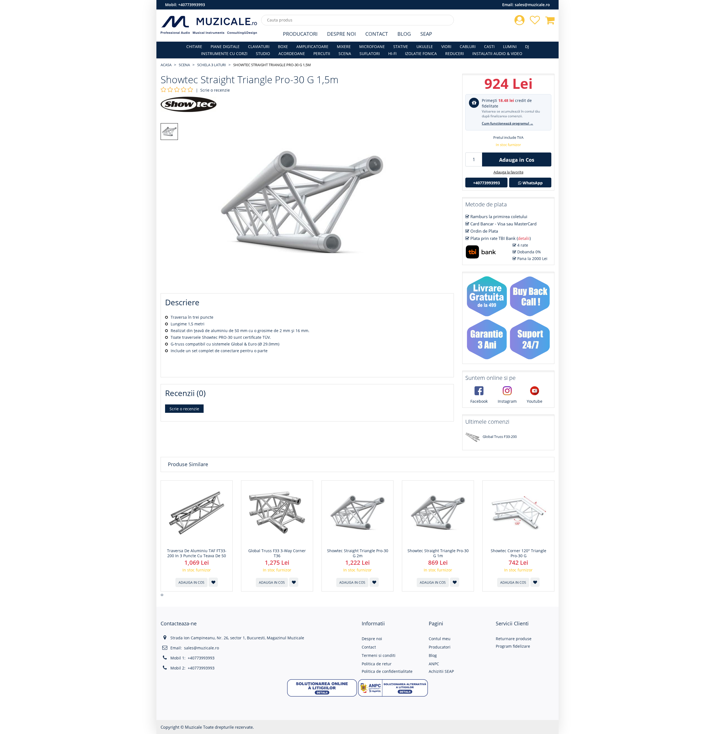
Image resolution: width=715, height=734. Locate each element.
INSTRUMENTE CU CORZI (224, 53)
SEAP (426, 33)
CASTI (489, 46)
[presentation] (161, 595)
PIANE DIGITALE (225, 46)
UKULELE (424, 46)
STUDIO (263, 53)
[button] (322, 687)
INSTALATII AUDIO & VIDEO (497, 53)
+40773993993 (191, 4)
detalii (524, 238)
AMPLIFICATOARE (312, 46)
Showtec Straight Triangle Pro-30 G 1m (438, 553)
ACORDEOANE (291, 53)
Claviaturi (259, 46)
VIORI (446, 46)
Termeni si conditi (378, 655)
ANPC (434, 663)
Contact (376, 33)
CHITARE (194, 46)
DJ (527, 46)
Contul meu (440, 638)
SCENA (345, 53)
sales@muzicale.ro (532, 4)
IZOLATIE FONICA (421, 53)
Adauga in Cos (516, 159)
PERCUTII (321, 53)
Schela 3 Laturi (211, 64)
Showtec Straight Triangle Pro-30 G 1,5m (272, 64)
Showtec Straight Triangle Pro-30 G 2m (357, 553)
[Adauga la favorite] (213, 582)
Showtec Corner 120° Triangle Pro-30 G (518, 553)
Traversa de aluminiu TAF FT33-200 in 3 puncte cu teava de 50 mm (197, 555)
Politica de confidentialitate (387, 671)
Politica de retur (377, 663)
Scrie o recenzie (215, 90)
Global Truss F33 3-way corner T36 (277, 553)
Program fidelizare (513, 646)
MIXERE (344, 46)
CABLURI (468, 46)
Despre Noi (341, 33)
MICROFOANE (372, 46)
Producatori (300, 33)
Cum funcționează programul (507, 123)
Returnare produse (514, 638)
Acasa (166, 64)
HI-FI (392, 53)
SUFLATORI (369, 53)
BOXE (283, 46)
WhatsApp (532, 182)
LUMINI (510, 46)
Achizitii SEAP (441, 671)
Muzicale (193, 727)
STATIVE (400, 46)
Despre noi (372, 638)
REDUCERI (454, 53)
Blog (404, 33)
